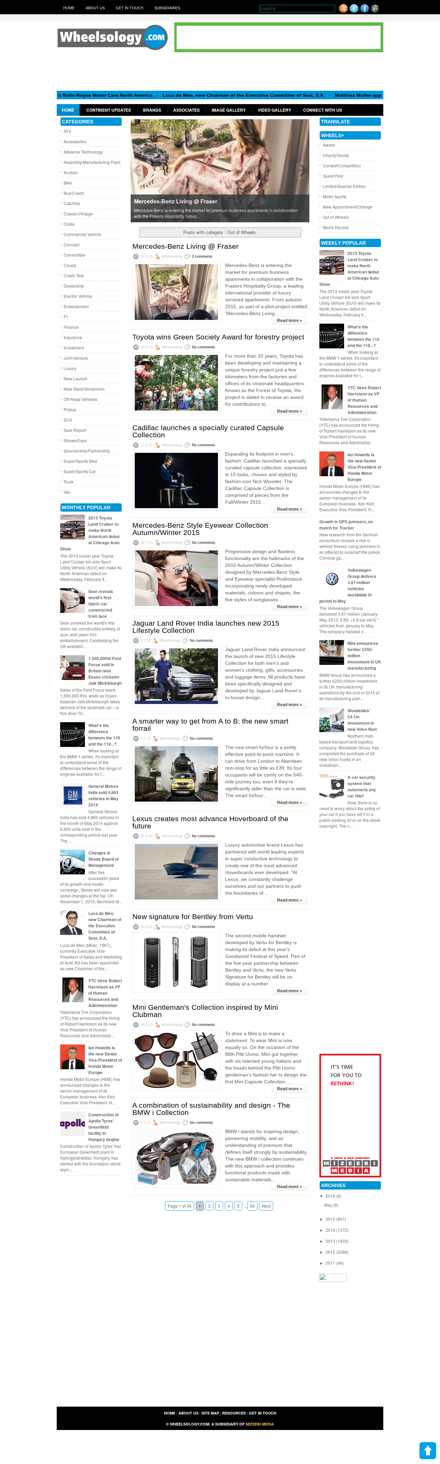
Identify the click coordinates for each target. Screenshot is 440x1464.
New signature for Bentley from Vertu (192, 916)
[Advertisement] (220, 71)
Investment (74, 347)
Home (69, 8)
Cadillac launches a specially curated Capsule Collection (208, 431)
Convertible (74, 255)
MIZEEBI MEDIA (260, 1424)
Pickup (70, 409)
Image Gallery (229, 110)
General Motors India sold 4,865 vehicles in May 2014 (103, 795)
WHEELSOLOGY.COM (189, 1424)
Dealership (74, 286)
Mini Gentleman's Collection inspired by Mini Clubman (205, 1011)
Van (67, 492)
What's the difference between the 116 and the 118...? (104, 734)
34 (252, 1206)
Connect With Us (322, 110)
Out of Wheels (336, 217)
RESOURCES (234, 1413)
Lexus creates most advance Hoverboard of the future (210, 822)
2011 (331, 1263)
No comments (203, 347)
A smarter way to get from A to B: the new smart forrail (210, 724)
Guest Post (333, 176)
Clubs (69, 224)
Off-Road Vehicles (80, 399)
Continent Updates (108, 110)
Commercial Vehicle (82, 234)
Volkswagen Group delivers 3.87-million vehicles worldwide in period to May (347, 585)
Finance (71, 327)
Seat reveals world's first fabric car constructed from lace (100, 603)
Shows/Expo (75, 440)
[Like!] (365, 11)
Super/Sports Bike (80, 461)
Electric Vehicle (78, 296)
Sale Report (75, 430)
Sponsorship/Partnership (87, 451)
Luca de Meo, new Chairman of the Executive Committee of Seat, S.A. (208, 95)
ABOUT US (188, 1413)
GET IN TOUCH (262, 1413)
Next (266, 1206)
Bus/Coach (74, 193)
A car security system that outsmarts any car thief (362, 786)
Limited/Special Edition (344, 186)
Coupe (70, 265)
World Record (336, 227)
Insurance (73, 337)
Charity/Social (336, 155)
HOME (169, 1413)
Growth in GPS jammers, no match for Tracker (346, 524)
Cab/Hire (72, 203)
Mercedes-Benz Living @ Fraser (185, 246)
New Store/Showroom (84, 389)
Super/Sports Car (80, 471)
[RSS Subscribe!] (343, 11)
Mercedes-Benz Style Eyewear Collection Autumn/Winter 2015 (200, 529)
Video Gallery (274, 110)
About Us (95, 8)
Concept (71, 244)
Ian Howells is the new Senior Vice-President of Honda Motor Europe (105, 1059)
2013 (331, 1241)
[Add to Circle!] (375, 11)
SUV (68, 420)
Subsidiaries (167, 8)
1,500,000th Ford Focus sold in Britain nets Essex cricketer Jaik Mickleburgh (105, 670)
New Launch (75, 378)
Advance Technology (83, 152)
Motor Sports (334, 196)
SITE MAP (210, 1413)
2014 (331, 1230)
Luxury (70, 368)
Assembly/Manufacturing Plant (92, 162)
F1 (66, 317)
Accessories (75, 141)
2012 (331, 1252)
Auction (71, 172)
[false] (220, 170)
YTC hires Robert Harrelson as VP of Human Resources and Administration (105, 992)
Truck (69, 481)
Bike (68, 183)
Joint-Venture (76, 358)
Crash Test (74, 275)
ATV (67, 131)
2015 (331, 1219)
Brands (152, 110)
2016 (331, 1196)
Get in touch (129, 8)
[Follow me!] (354, 11)
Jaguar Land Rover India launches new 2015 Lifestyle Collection (205, 626)
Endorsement (76, 306)
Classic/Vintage (78, 213)
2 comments (202, 256)
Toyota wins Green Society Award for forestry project (218, 336)
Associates (186, 110)
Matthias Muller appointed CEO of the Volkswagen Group (366, 95)
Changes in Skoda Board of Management (103, 859)
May (328, 1205)
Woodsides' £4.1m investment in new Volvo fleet (362, 719)
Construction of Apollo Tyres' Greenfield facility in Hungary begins (103, 1126)
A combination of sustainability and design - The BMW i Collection (211, 1109)
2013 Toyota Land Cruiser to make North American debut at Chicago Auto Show (90, 533)
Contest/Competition (342, 165)
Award (329, 145)
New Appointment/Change (347, 207)
